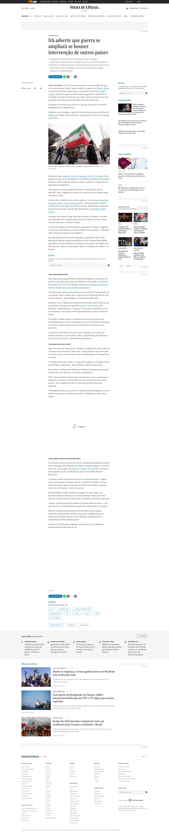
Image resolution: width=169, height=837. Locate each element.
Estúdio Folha (98, 794)
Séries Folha (24, 788)
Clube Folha (24, 784)
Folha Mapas (73, 811)
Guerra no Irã (52, 35)
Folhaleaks (73, 808)
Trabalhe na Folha (26, 793)
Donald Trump (63, 609)
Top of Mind (97, 803)
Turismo (48, 808)
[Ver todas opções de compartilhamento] (68, 76)
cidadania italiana (137, 16)
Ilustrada (48, 781)
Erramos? (71, 625)
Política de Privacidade (27, 769)
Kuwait (51, 115)
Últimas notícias (74, 818)
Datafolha (97, 791)
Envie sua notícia (56, 625)
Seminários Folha (26, 781)
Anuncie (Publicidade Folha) (29, 808)
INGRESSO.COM (45, 1)
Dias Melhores (74, 791)
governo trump (58, 718)
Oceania (94, 305)
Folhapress (97, 799)
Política (48, 767)
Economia (48, 769)
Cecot (120, 185)
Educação (48, 774)
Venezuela (37, 16)
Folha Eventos (98, 801)
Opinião (72, 767)
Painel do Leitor (25, 820)
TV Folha (48, 815)
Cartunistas (73, 776)
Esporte (48, 779)
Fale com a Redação (123, 767)
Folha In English (74, 803)
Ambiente (48, 805)
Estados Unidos (79, 469)
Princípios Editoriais (26, 776)
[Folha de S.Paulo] (85, 7)
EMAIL (139, 1)
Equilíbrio (48, 801)
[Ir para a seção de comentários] (75, 76)
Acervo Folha (25, 774)
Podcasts (48, 791)
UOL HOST (55, 1)
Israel (92, 469)
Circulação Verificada (27, 798)
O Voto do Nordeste (59, 668)
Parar (128, 266)
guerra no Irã (49, 16)
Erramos (23, 813)
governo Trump (62, 16)
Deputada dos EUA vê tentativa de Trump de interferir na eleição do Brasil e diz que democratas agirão (137, 648)
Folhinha (48, 793)
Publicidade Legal (99, 796)
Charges (72, 774)
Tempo (96, 781)
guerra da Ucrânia (114, 16)
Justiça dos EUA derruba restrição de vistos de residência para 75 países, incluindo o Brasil (34, 648)
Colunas (72, 769)
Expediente (24, 771)
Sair (136, 8)
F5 (46, 788)
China (126, 16)
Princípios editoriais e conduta (126, 779)
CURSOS (70, 1)
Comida (48, 786)
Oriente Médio (102, 88)
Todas (71, 789)
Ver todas (142, 636)
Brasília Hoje (73, 786)
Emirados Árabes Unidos (82, 609)
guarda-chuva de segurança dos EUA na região (83, 176)
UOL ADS (85, 1)
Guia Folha (48, 810)
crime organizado (59, 691)
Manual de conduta (26, 779)
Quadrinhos (73, 771)
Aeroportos (97, 767)
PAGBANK (63, 1)
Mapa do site (73, 823)
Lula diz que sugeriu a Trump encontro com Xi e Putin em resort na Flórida (85, 647)
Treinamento (24, 796)
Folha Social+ (73, 794)
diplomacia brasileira (97, 16)
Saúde (47, 798)
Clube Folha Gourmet (27, 786)
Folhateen (48, 796)
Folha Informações (99, 769)
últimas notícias (29, 664)
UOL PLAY (78, 1)
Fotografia (48, 813)
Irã (66, 85)
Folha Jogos (73, 799)
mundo (25, 16)
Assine (32, 8)
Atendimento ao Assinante (28, 811)
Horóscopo (97, 774)
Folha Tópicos (73, 813)
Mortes (96, 779)
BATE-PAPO (129, 1)
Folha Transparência (75, 816)
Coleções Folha (25, 791)
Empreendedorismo (51, 818)
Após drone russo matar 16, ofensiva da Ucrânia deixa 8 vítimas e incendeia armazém (60, 647)
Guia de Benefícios (99, 771)
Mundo (47, 776)
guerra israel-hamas (78, 16)
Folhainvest (73, 806)
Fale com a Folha (26, 816)
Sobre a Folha (25, 767)
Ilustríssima (49, 784)
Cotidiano (48, 771)
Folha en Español (74, 801)
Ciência (48, 803)
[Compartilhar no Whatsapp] (64, 76)
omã (97, 613)
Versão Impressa (74, 820)
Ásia (84, 305)
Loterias (96, 776)
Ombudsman (84, 625)
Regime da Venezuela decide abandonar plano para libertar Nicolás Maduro (111, 647)
